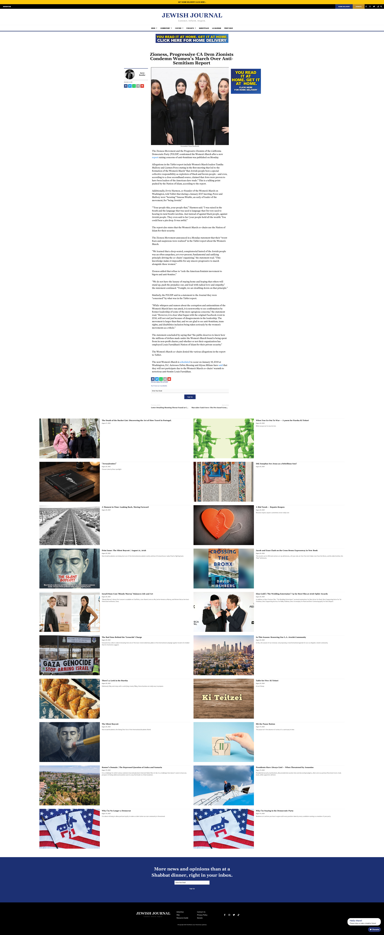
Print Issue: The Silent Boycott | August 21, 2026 (124, 550)
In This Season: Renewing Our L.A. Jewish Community (281, 637)
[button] (126, 86)
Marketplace (204, 28)
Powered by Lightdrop (201, 924)
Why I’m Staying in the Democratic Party (274, 811)
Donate (199, 918)
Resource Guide (182, 918)
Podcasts (190, 28)
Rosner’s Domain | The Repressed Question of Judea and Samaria (132, 767)
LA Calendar (216, 28)
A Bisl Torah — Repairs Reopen (270, 507)
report (155, 157)
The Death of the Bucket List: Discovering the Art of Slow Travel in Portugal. (137, 420)
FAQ (178, 915)
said (221, 365)
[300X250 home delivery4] (246, 81)
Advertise (180, 912)
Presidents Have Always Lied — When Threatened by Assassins (285, 767)
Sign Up (190, 397)
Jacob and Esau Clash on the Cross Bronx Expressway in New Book (287, 550)
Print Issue (228, 28)
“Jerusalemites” (109, 464)
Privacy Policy (202, 915)
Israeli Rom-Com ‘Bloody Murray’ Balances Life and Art (127, 594)
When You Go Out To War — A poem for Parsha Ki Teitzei (282, 420)
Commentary (165, 28)
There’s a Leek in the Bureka (115, 681)
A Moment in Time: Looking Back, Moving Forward (125, 507)
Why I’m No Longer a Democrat (116, 811)
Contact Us (201, 912)
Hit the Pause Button (265, 724)
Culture (178, 28)
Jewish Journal (192, 15)
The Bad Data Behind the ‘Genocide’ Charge (122, 637)
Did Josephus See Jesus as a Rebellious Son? (276, 464)
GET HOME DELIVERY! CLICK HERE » (192, 2)
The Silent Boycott (110, 724)
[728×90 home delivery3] (192, 38)
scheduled (185, 362)
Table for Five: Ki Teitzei (267, 681)
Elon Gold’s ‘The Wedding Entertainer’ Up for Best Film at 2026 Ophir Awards (292, 594)
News (153, 28)
